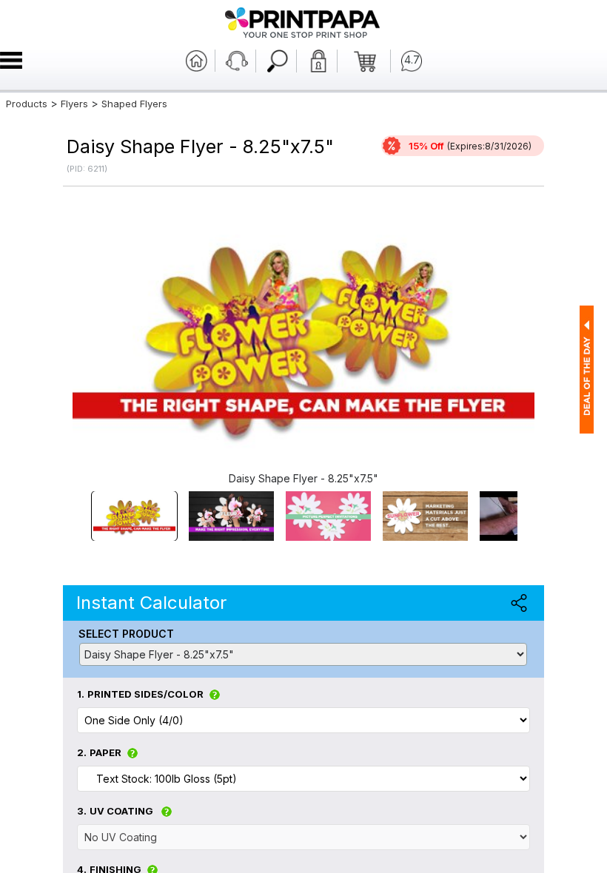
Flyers (74, 103)
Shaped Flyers (134, 103)
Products (26, 103)
